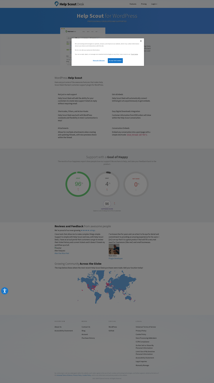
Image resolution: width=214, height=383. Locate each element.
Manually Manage (99, 60)
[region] (108, 52)
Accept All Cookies (115, 60)
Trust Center (134, 54)
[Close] (140, 41)
